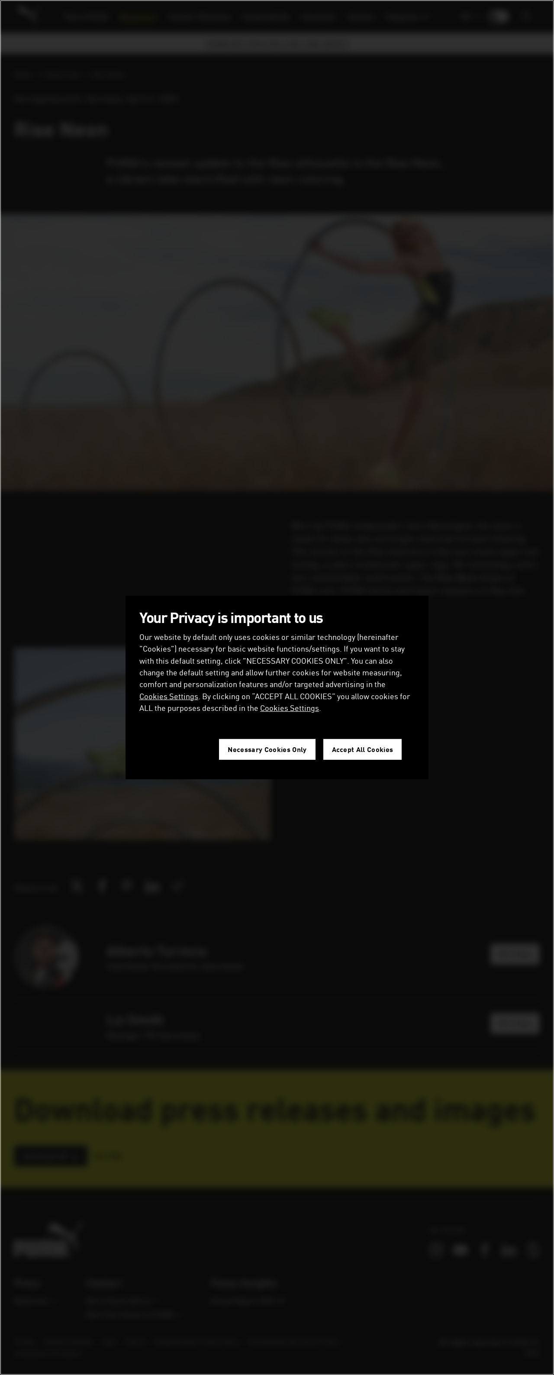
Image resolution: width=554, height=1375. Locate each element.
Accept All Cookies (362, 749)
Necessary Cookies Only (267, 749)
